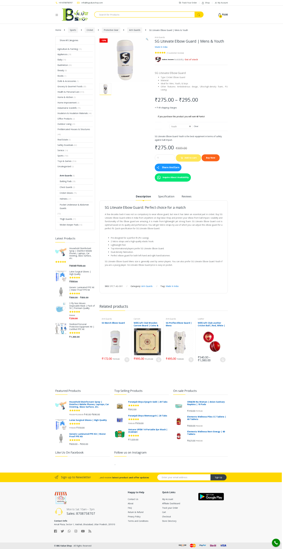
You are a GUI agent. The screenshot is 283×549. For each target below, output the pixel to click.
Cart (164, 512)
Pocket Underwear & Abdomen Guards (74, 206)
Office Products (64, 118)
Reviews (186, 196)
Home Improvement (67, 102)
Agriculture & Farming (67, 49)
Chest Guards (66, 187)
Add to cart (191, 157)
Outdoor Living (64, 124)
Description (143, 196)
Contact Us (133, 499)
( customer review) (175, 53)
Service (60, 150)
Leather (201, 319)
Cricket (90, 30)
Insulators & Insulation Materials (72, 113)
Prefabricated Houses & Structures (73, 129)
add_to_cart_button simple (126, 359)
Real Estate (62, 139)
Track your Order (170, 507)
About (130, 503)
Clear (196, 126)
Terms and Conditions (138, 521)
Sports (73, 30)
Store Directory (169, 521)
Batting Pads (66, 181)
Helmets (64, 198)
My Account (223, 2)
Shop (207, 2)
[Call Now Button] (276, 543)
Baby (59, 59)
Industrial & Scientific (67, 108)
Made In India (161, 47)
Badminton (62, 65)
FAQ (130, 507)
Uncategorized (64, 166)
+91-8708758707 (66, 2)
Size (158, 125)
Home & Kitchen (65, 97)
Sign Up (218, 477)
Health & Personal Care (68, 91)
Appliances (62, 54)
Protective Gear (111, 30)
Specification (166, 196)
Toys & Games (64, 161)
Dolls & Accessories (66, 81)
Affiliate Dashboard (171, 503)
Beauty (60, 70)
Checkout (166, 516)
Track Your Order (189, 2)
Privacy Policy (134, 516)
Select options (158, 359)
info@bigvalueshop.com (92, 2)
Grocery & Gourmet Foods (70, 86)
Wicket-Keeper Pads (69, 224)
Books (60, 75)
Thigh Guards (66, 219)
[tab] (143, 197)
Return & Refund (135, 512)
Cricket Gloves (66, 192)
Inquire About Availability (175, 177)
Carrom (137, 319)
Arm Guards (134, 30)
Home (58, 30)
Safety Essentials (65, 145)
